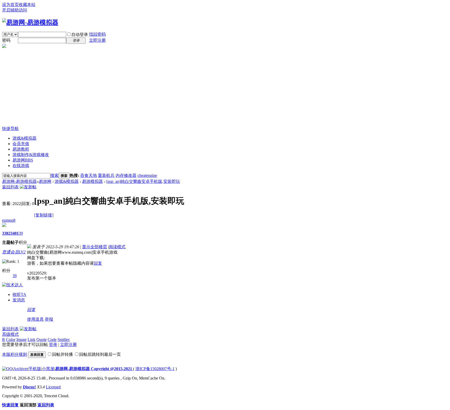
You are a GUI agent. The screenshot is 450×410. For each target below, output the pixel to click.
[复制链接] (43, 215)
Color (10, 339)
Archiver (20, 368)
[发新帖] (28, 187)
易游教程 (20, 149)
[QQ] (7, 368)
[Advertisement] (225, 87)
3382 (6, 233)
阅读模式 (117, 247)
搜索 (54, 175)
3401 (14, 233)
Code (52, 339)
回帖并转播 (62, 354)
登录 (53, 344)
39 (21, 233)
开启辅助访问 (14, 10)
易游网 (22, 160)
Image (21, 339)
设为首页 (10, 4)
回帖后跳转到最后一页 (100, 354)
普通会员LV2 (14, 252)
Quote (41, 339)
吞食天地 (88, 175)
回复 (98, 263)
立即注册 (97, 40)
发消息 (18, 300)
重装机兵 (106, 175)
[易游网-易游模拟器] (30, 22)
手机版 (35, 368)
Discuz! (29, 387)
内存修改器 (126, 175)
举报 (49, 319)
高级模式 (10, 334)
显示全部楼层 (94, 247)
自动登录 (79, 34)
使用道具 (35, 319)
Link (31, 339)
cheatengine (147, 175)
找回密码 (97, 34)
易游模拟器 (92, 181)
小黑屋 (48, 368)
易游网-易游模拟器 (19, 181)
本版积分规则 (14, 354)
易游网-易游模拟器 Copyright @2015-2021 (94, 368)
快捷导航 (10, 128)
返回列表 (10, 187)
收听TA (19, 294)
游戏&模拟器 (24, 138)
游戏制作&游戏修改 (30, 154)
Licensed (53, 387)
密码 (6, 40)
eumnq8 (8, 220)
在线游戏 (20, 165)
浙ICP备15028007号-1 (154, 368)
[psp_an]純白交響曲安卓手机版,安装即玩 (143, 181)
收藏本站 (27, 4)
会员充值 (20, 143)
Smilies (64, 339)
